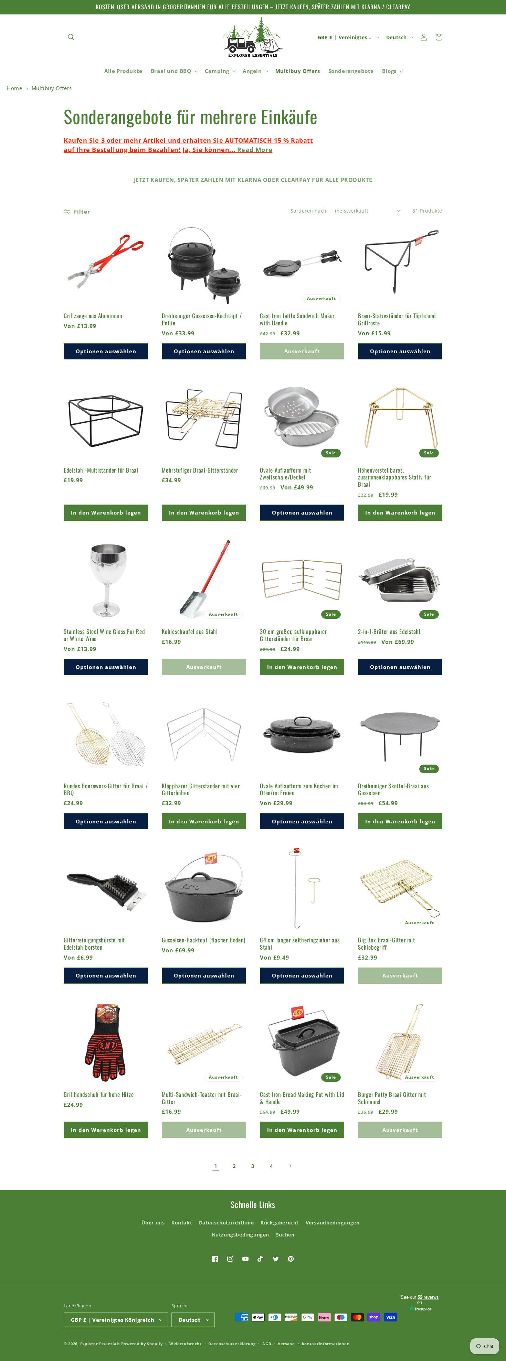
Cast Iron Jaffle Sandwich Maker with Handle (297, 319)
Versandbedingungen (333, 1222)
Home (14, 88)
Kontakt (181, 1222)
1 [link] (216, 1166)
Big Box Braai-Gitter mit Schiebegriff (386, 944)
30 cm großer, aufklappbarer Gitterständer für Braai (293, 635)
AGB (266, 1343)
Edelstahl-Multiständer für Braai (101, 470)
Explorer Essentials (100, 1343)
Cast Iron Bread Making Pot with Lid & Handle (302, 1098)
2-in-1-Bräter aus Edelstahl (389, 631)
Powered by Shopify (142, 1343)
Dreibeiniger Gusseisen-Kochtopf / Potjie (202, 319)
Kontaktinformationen (326, 1343)
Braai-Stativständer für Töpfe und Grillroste (397, 319)
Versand (286, 1343)
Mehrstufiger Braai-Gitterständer (200, 470)
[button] (71, 37)
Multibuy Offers (52, 88)
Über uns (153, 1222)
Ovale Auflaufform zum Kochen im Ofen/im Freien (299, 789)
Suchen (285, 1234)
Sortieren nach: (309, 210)
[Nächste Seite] (290, 1166)
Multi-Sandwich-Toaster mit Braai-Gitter (202, 1098)
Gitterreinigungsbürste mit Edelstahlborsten (94, 944)
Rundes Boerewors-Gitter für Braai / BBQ (106, 789)
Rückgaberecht (280, 1222)
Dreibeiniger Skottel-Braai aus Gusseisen (393, 789)
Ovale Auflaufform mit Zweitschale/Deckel (285, 474)
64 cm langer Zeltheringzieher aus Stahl (300, 944)
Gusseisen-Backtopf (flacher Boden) (203, 940)
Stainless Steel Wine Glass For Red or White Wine (104, 635)
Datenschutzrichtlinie (226, 1222)
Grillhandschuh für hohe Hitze (99, 1094)
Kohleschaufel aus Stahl (190, 631)
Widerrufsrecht (185, 1343)
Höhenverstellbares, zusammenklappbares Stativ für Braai (394, 477)
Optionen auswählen (106, 351)
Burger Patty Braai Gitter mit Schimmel (392, 1098)
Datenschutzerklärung (231, 1343)
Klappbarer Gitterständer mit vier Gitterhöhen (201, 789)
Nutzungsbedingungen (240, 1234)
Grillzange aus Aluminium (93, 316)
